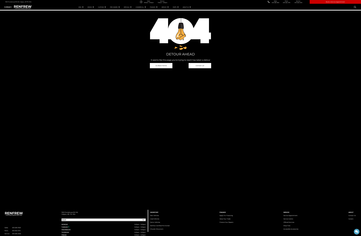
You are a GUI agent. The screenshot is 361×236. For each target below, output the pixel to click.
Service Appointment (290, 215)
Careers (350, 219)
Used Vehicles (154, 219)
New (79, 7)
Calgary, (64, 214)
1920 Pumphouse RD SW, (12, 2)
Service (164, 7)
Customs (101, 7)
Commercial (140, 7)
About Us (186, 7)
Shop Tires (286, 226)
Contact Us (352, 215)
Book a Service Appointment (335, 2)
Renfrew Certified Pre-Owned (160, 226)
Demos (90, 7)
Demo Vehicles (155, 222)
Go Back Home (161, 65)
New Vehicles (154, 215)
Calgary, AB (23, 2)
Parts (175, 7)
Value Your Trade (225, 219)
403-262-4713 (286, 2)
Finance (152, 7)
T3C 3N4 (28, 2)
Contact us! (200, 65)
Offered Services (288, 222)
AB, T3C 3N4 (71, 214)
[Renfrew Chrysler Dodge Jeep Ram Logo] (23, 7)
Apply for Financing (226, 215)
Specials (126, 7)
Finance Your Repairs (226, 222)
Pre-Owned (114, 7)
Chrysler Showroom (156, 229)
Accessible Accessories (290, 229)
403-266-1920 (275, 2)
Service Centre (288, 219)
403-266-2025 (298, 2)
